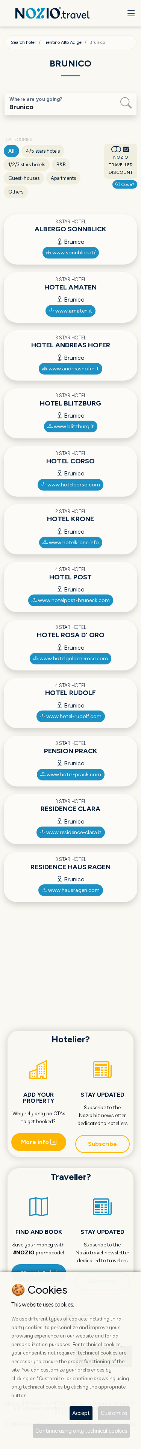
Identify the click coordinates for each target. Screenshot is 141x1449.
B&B (61, 164)
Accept (81, 1412)
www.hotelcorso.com (73, 484)
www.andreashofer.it (73, 368)
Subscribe (102, 1143)
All (11, 151)
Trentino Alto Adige (63, 42)
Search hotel (23, 42)
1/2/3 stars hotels (26, 164)
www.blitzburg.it (73, 426)
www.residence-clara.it (73, 832)
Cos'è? (127, 184)
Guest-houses (23, 178)
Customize (114, 1412)
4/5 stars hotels (43, 151)
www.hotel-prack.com (73, 774)
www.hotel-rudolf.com (73, 716)
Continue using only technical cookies (81, 1430)
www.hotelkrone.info (73, 542)
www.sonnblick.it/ (73, 252)
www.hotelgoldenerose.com (73, 658)
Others (15, 192)
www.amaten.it (73, 311)
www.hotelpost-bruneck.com (73, 600)
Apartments (63, 178)
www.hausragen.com (73, 890)
